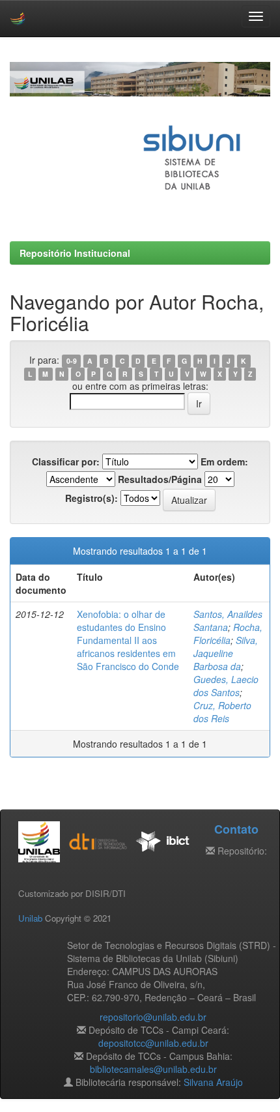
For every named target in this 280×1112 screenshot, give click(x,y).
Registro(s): (91, 498)
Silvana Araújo (213, 1082)
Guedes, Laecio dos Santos (226, 686)
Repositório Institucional (75, 252)
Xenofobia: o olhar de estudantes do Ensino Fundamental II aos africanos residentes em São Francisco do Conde (128, 640)
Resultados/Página (160, 479)
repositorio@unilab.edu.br (153, 1016)
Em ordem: (224, 461)
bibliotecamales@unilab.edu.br (153, 1068)
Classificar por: (66, 461)
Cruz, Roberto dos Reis (222, 712)
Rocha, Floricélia (227, 634)
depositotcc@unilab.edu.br (153, 1042)
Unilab (30, 918)
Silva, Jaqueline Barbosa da (225, 653)
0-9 (71, 361)
